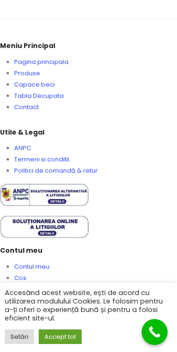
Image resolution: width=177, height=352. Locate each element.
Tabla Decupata (39, 95)
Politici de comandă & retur (56, 170)
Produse (27, 73)
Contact (26, 107)
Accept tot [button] (60, 336)
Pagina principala (41, 61)
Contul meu (32, 266)
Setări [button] (19, 336)
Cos (20, 277)
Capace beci (34, 84)
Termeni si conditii (41, 159)
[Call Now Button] (155, 332)
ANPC (22, 148)
